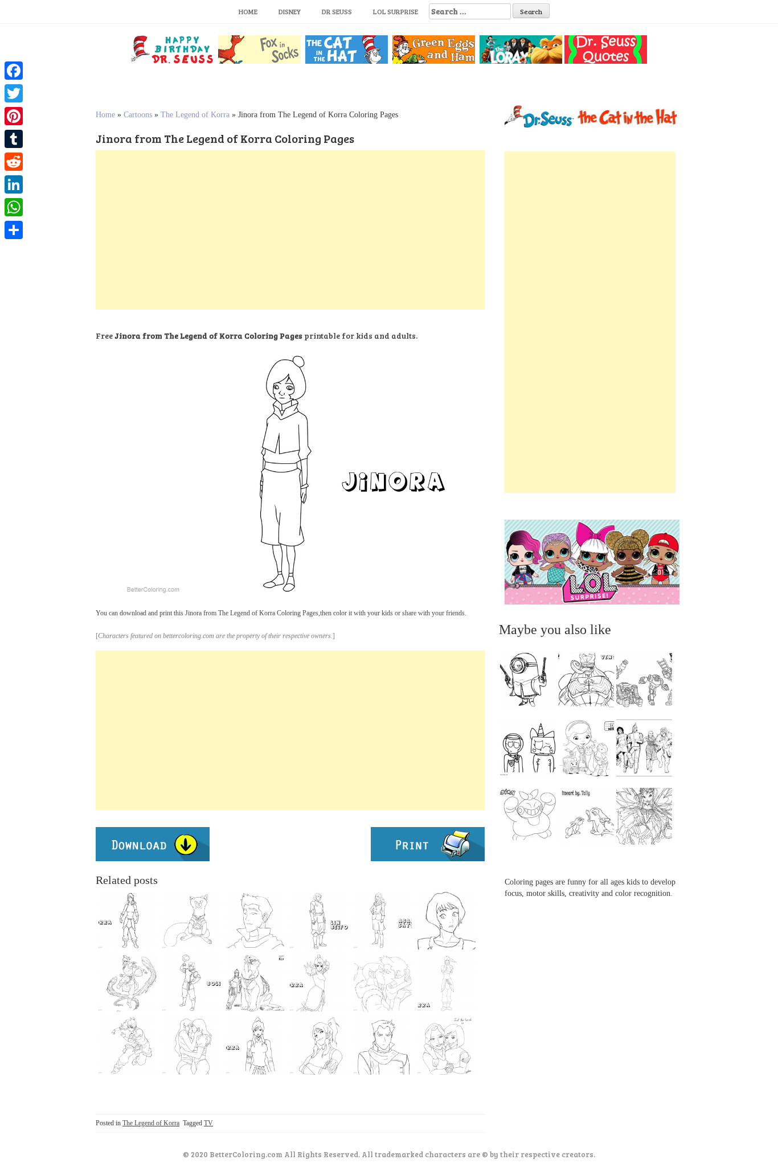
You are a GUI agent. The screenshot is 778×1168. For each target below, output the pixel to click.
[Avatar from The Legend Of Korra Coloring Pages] (255, 983)
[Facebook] (13, 70)
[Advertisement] (290, 230)
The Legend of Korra (195, 114)
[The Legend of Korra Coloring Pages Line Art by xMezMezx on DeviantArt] (127, 1045)
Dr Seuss (337, 11)
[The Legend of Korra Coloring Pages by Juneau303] (127, 983)
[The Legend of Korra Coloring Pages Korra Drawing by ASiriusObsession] (319, 1045)
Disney (290, 11)
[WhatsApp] (13, 207)
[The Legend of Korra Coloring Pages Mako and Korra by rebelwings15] (382, 983)
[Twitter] (13, 93)
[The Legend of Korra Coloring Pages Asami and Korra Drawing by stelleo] (446, 1045)
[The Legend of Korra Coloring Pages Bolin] (191, 983)
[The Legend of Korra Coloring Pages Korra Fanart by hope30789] (255, 1045)
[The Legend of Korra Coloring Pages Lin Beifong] (319, 920)
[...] (531, 682)
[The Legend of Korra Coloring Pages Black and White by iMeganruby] (446, 983)
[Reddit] (13, 161)
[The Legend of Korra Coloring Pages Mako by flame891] (382, 1045)
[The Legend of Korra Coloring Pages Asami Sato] (382, 920)
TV (208, 1123)
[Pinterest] (13, 116)
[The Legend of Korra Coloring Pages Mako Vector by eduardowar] (255, 920)
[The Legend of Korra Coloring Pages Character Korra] (127, 920)
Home (248, 11)
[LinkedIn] (13, 184)
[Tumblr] (13, 139)
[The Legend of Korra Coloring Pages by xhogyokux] (319, 983)
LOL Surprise (395, 11)
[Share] (13, 230)
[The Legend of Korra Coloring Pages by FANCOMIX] (446, 920)
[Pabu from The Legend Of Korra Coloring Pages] (191, 920)
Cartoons (138, 114)
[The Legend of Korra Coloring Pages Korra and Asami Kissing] (191, 1045)
